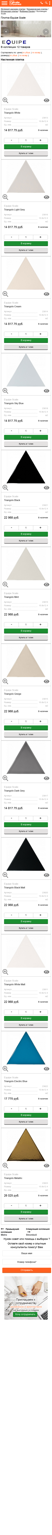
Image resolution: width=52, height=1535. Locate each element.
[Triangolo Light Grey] (26, 176)
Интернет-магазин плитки (13, 9)
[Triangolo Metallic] (26, 1144)
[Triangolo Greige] (26, 660)
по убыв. (26, 52)
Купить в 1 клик (26, 153)
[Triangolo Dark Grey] (26, 757)
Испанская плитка (9, 11)
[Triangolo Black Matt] (26, 854)
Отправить (27, 1270)
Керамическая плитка (37, 9)
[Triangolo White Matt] (26, 951)
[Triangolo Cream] (26, 273)
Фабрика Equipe (27, 11)
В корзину (26, 146)
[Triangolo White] (26, 79)
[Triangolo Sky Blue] (26, 370)
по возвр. (36, 52)
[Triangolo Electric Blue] (26, 1047)
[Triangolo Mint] (26, 563)
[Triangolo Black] (26, 466)
